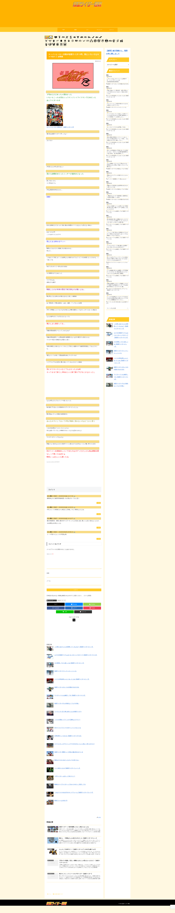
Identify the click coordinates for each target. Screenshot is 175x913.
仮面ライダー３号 (62, 600)
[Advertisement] (87, 17)
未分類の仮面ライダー (52, 600)
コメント (50, 554)
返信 (99, 502)
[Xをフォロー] (74, 620)
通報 (74, 496)
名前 (48, 573)
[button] (127, 308)
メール (49, 581)
